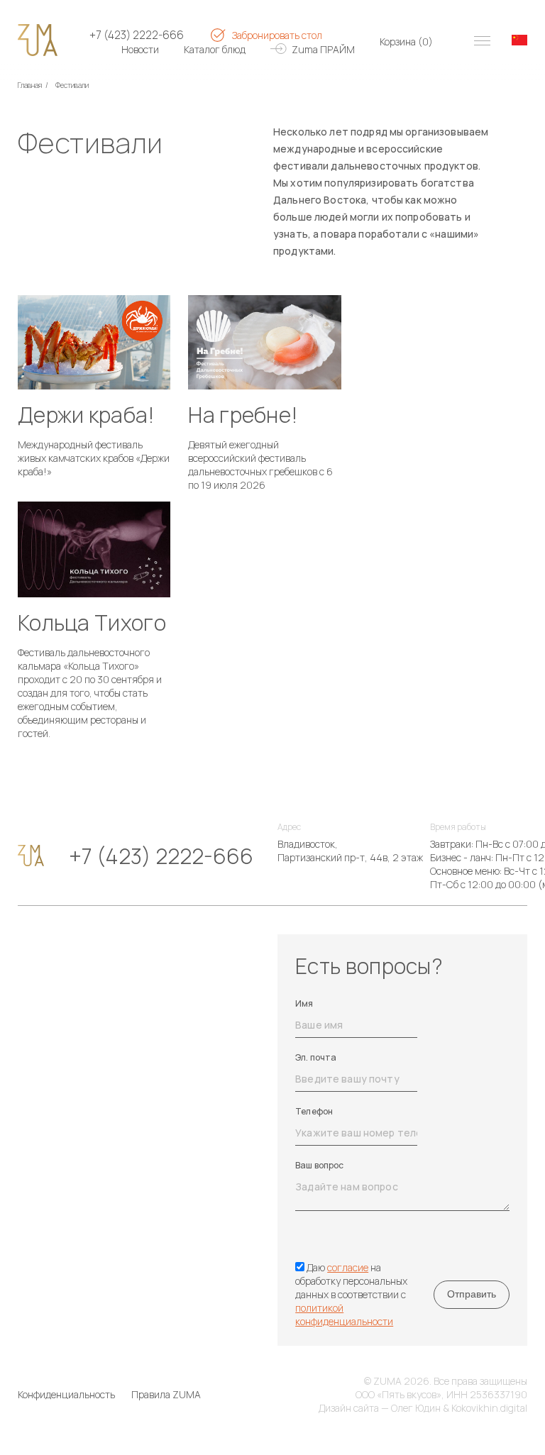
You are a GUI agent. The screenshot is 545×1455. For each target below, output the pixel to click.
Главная (30, 85)
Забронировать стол (277, 35)
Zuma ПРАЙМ (323, 49)
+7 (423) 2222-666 (136, 35)
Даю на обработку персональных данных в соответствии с (351, 1294)
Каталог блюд (215, 49)
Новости (140, 49)
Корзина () (406, 41)
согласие (347, 1267)
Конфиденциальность (66, 1394)
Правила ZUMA (166, 1394)
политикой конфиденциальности (344, 1314)
